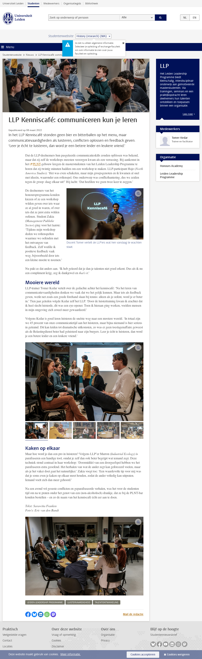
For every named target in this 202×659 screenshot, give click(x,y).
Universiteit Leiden (13, 3)
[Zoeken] (161, 17)
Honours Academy (171, 166)
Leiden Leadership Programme (171, 175)
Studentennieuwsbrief (163, 635)
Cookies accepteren (143, 654)
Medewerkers (51, 3)
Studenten (33, 3)
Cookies (56, 640)
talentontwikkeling (106, 602)
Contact (7, 640)
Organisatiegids (72, 3)
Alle (124, 17)
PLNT (37, 164)
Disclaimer (58, 646)
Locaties (7, 646)
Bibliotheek (91, 3)
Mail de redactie (133, 614)
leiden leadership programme (45, 602)
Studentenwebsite (12, 54)
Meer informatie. (70, 654)
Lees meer (188, 114)
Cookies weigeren (178, 654)
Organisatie (108, 635)
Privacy (105, 640)
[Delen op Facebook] (28, 614)
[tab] (36, 430)
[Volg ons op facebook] (159, 644)
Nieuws (30, 54)
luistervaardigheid (78, 602)
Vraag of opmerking (64, 635)
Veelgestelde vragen (14, 635)
